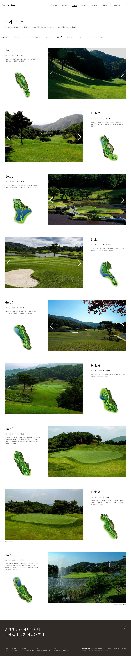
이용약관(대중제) (117, 648)
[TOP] (124, 628)
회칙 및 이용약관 (107, 648)
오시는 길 (124, 648)
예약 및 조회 (117, 5)
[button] (51, 73)
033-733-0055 (67, 650)
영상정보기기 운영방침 (96, 648)
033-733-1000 (56, 650)
